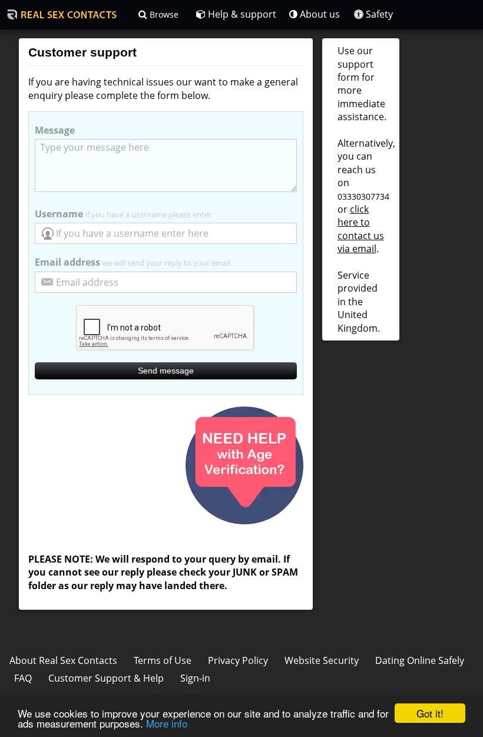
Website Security (321, 660)
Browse (162, 14)
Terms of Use (162, 660)
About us (318, 14)
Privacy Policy (238, 660)
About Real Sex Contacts (63, 660)
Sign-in (195, 678)
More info (166, 723)
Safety (378, 14)
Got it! (430, 713)
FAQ (23, 678)
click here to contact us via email (361, 229)
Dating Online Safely (419, 660)
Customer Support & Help (106, 678)
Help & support (241, 14)
